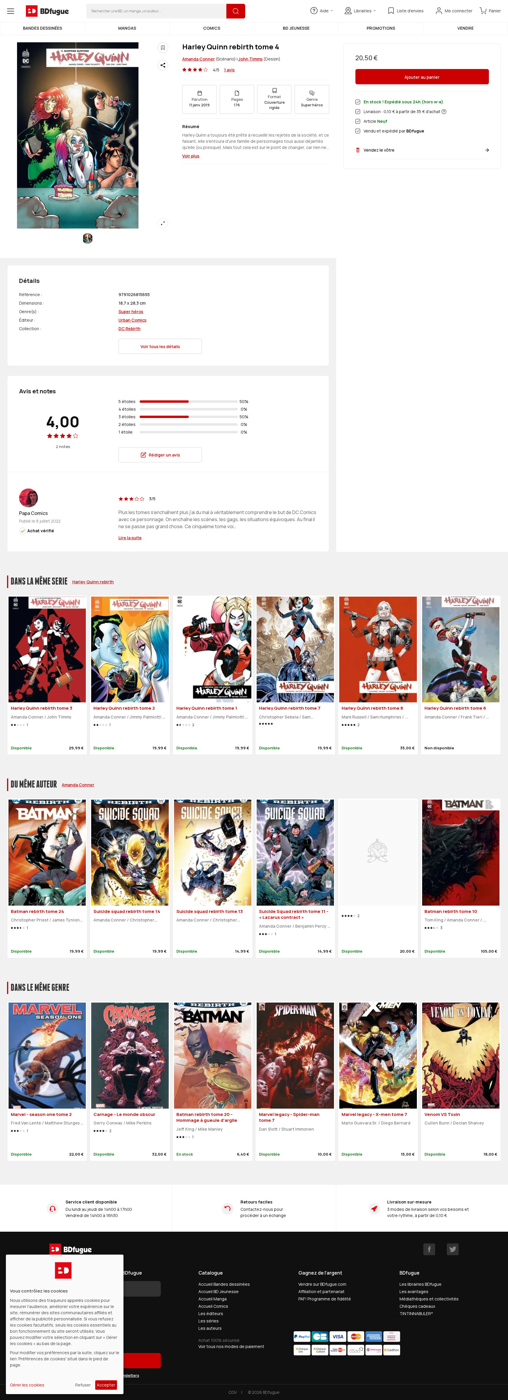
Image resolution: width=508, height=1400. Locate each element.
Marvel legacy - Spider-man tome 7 (289, 1117)
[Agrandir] (163, 223)
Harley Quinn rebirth (93, 582)
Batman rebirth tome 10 (451, 911)
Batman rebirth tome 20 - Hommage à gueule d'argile (206, 1117)
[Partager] (163, 65)
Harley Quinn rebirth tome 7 (289, 708)
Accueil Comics (213, 1306)
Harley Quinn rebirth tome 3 (41, 708)
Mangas (127, 28)
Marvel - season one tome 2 (41, 1114)
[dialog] (64, 1324)
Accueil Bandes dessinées (224, 1284)
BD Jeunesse (296, 28)
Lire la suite (130, 537)
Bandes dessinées (42, 28)
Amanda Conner (198, 59)
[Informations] (444, 111)
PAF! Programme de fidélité (324, 1299)
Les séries (208, 1321)
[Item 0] (87, 238)
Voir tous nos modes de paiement (231, 1346)
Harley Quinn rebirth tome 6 (455, 708)
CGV (232, 1392)
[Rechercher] (235, 11)
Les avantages (414, 1291)
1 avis (229, 70)
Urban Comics (132, 320)
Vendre (465, 28)
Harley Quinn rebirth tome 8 (372, 708)
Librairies (363, 11)
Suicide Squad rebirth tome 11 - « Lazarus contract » (293, 914)
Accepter (106, 1385)
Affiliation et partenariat (321, 1291)
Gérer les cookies (27, 1385)
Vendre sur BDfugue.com (322, 1284)
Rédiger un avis (164, 455)
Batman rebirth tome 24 (37, 911)
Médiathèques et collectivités (429, 1299)
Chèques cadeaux (417, 1306)
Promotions (381, 28)
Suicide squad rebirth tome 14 (126, 911)
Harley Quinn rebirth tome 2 (124, 708)
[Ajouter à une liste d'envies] (163, 47)
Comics (211, 28)
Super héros (130, 311)
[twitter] (453, 1249)
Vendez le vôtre (379, 150)
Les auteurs (210, 1328)
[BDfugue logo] (47, 11)
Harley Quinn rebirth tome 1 (206, 708)
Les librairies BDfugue (421, 1284)
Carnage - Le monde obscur (124, 1114)
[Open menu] (10, 11)
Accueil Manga (212, 1299)
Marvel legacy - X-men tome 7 (374, 1114)
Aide (324, 11)
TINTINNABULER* (416, 1313)
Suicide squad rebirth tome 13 (209, 911)
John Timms (250, 59)
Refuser (83, 1385)
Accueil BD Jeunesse (218, 1291)
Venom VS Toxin (442, 1114)
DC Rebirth (129, 328)
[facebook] (429, 1249)
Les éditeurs (210, 1313)
